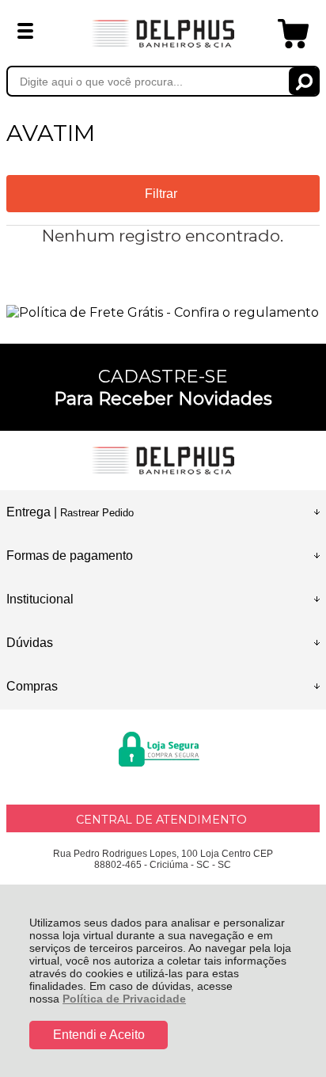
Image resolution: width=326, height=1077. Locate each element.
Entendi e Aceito (99, 1034)
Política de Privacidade (124, 998)
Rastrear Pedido (97, 513)
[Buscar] (304, 81)
